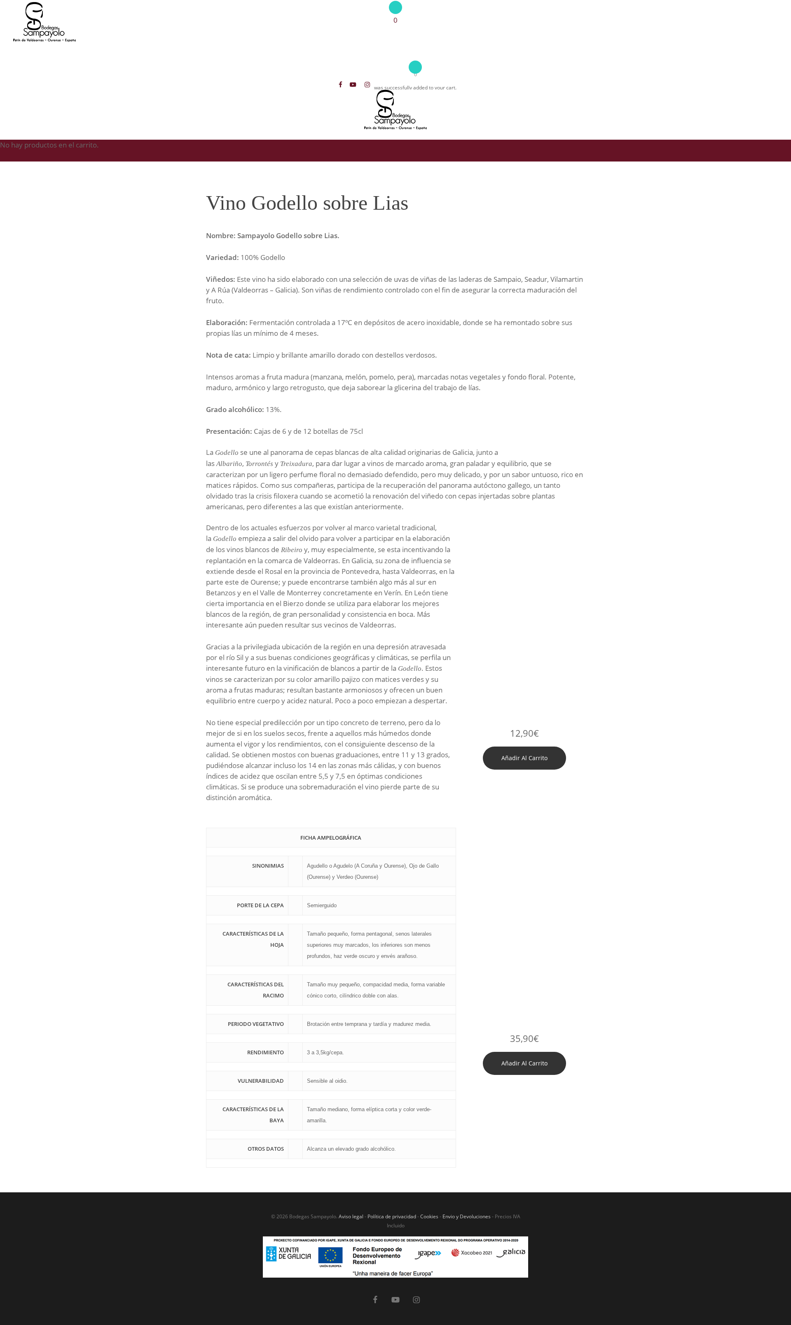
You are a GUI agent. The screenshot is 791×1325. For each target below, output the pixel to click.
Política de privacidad (391, 1216)
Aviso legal (351, 1216)
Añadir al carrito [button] (524, 758)
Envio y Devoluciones (466, 1216)
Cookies (429, 1216)
